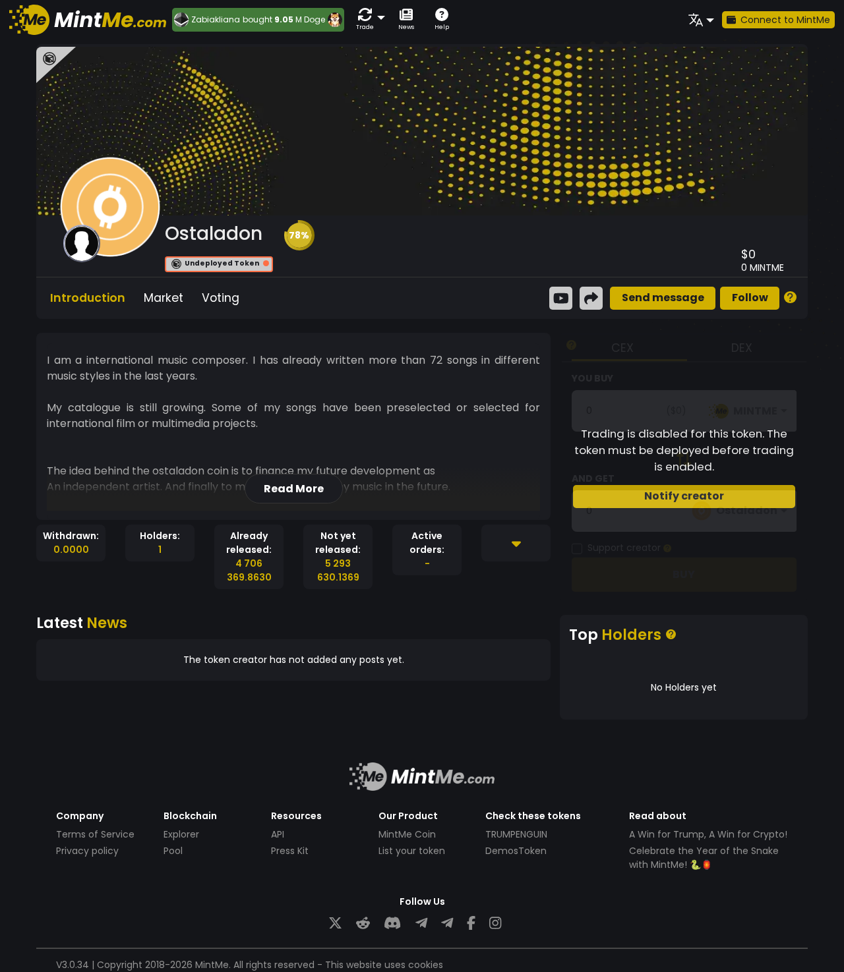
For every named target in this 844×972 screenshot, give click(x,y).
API (277, 834)
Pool (173, 850)
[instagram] (495, 923)
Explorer (181, 834)
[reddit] (363, 923)
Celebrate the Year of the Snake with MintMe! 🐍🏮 (704, 857)
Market (163, 298)
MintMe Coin (407, 834)
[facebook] (471, 923)
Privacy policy (87, 850)
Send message (663, 297)
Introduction (87, 298)
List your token (411, 850)
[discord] (392, 923)
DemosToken (516, 850)
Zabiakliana (215, 19)
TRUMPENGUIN (516, 834)
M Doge (310, 19)
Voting (220, 298)
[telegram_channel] (447, 923)
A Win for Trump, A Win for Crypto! (708, 834)
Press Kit (290, 850)
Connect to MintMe (785, 19)
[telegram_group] (421, 923)
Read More (294, 488)
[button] (367, 19)
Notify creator (684, 495)
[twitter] (335, 923)
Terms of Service (95, 834)
